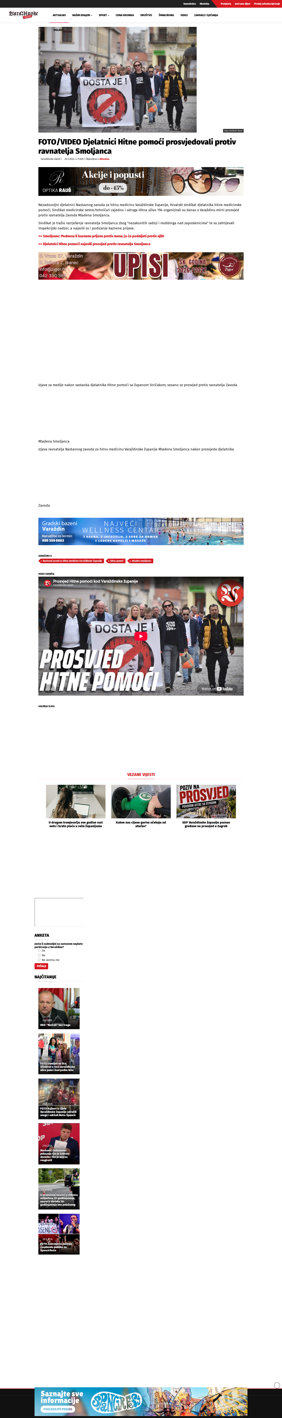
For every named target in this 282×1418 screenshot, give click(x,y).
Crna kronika (125, 15)
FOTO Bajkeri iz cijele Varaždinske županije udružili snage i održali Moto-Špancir (58, 1112)
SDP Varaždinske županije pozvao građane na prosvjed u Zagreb (206, 824)
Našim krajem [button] (81, 15)
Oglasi (58, 30)
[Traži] (234, 15)
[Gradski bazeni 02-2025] (141, 531)
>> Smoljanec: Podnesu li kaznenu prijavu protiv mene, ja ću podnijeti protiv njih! (101, 236)
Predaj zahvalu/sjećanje (267, 3)
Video (184, 15)
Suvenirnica (189, 3)
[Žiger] (141, 266)
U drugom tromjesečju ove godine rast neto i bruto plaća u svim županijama (76, 824)
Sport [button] (103, 15)
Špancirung (166, 15)
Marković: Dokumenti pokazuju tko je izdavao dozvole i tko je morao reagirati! (54, 1155)
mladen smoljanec (141, 561)
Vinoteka (204, 3)
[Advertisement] (141, 867)
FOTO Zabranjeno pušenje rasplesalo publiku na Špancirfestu (56, 1247)
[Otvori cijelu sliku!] (117, 79)
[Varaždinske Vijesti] (23, 14)
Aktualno (59, 15)
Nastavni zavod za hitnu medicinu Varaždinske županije (72, 561)
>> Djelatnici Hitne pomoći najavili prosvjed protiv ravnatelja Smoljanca (94, 244)
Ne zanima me (50, 960)
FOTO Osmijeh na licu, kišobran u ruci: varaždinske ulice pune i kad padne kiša (57, 1067)
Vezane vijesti (141, 774)
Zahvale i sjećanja (206, 15)
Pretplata (226, 3)
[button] (41, 806)
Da (43, 950)
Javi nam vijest (242, 3)
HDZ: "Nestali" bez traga (55, 1025)
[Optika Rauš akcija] (141, 181)
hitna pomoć (117, 561)
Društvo (146, 15)
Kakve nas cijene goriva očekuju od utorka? (141, 824)
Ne (43, 955)
